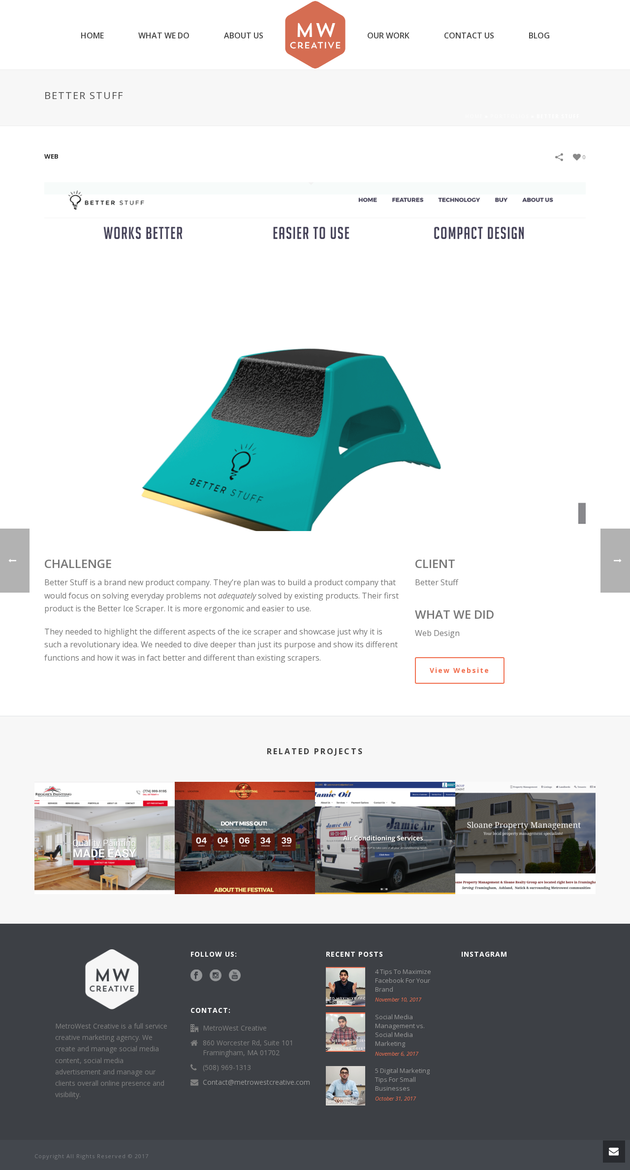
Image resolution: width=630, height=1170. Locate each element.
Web (51, 156)
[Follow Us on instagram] (215, 975)
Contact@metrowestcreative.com (256, 1082)
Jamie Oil (385, 867)
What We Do (163, 35)
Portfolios (509, 116)
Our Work (388, 35)
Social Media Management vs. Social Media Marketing (400, 1030)
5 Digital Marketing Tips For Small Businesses (402, 1079)
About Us (243, 35)
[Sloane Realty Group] (525, 820)
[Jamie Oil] (385, 820)
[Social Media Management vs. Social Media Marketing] (345, 1032)
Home (92, 35)
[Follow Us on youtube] (235, 975)
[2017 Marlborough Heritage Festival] (245, 820)
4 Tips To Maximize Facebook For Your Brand (403, 980)
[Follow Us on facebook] (196, 975)
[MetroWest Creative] (315, 34)
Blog (539, 35)
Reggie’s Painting (104, 867)
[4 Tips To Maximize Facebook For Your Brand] (345, 986)
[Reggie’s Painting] (104, 820)
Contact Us (469, 35)
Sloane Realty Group (525, 867)
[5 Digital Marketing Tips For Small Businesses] (345, 1085)
